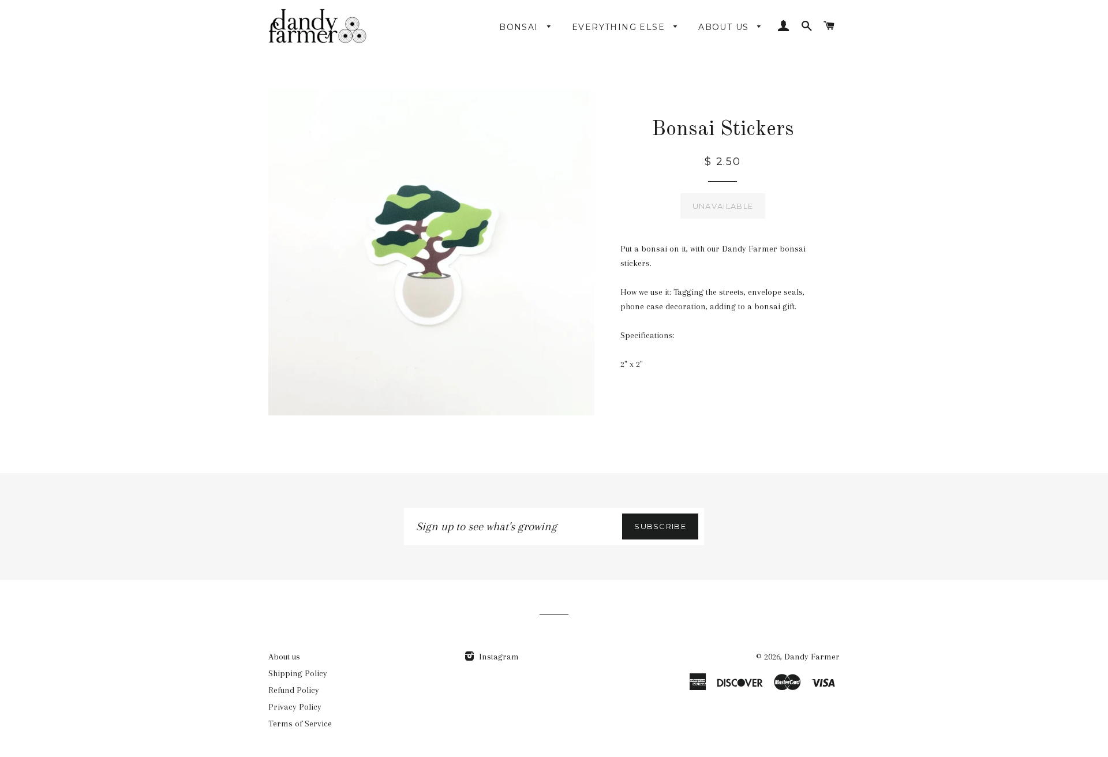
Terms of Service (300, 723)
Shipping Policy (297, 673)
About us (284, 656)
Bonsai (520, 27)
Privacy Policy (294, 707)
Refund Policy (293, 690)
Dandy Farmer (812, 656)
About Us (725, 27)
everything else (620, 27)
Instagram (498, 656)
